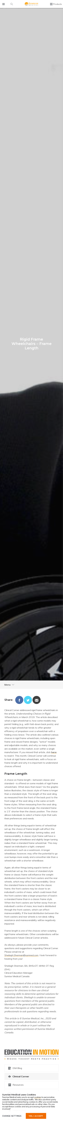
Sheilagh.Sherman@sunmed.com (21, 955)
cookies (37, 1097)
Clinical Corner (20, 1076)
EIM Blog (17, 1068)
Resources (18, 1084)
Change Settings (11, 1116)
